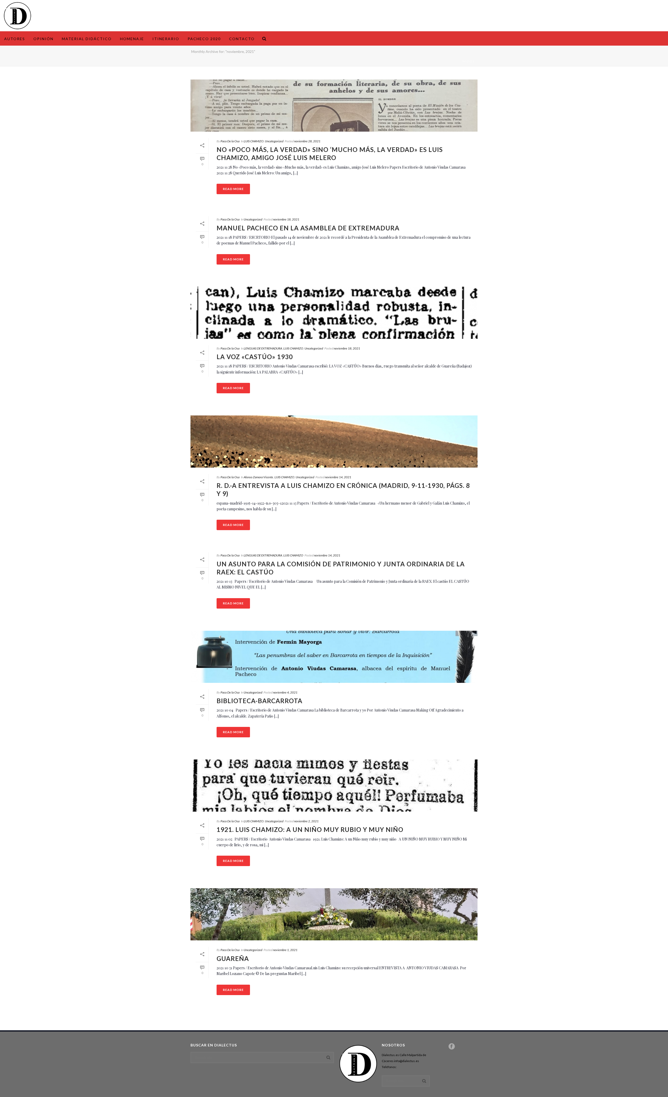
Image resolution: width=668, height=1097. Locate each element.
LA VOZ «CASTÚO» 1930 (255, 356)
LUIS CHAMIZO (254, 141)
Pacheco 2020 (204, 38)
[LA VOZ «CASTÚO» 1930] (334, 313)
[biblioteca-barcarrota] (334, 657)
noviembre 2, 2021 (306, 821)
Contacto (242, 38)
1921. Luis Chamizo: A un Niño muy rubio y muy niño (310, 829)
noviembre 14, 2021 (338, 477)
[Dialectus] (17, 15)
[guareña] (334, 914)
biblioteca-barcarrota (259, 700)
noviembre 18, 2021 (286, 219)
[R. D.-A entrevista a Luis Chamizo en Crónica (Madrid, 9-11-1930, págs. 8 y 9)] (334, 441)
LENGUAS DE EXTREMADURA (263, 348)
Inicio (467, 61)
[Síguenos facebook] (452, 1046)
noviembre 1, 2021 (285, 950)
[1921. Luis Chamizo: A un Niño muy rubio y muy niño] (334, 785)
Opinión (43, 38)
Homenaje (132, 38)
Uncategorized (274, 141)
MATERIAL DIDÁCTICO (87, 38)
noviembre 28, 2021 (307, 141)
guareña (233, 958)
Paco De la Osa (230, 141)
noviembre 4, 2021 (285, 692)
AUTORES (14, 38)
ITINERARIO (165, 38)
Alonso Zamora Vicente (258, 477)
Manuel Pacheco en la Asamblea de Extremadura (308, 228)
